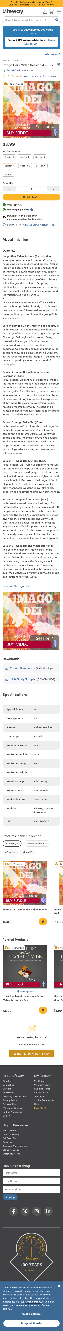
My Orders (39, 1080)
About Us (7, 1080)
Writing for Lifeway (12, 1107)
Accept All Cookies (31, 1323)
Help (36, 1104)
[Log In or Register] (45, 11)
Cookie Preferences (44, 1100)
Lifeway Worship (11, 1134)
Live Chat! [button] (40, 1108)
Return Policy (41, 1092)
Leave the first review (43, 76)
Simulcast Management (15, 1145)
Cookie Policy (33, 1301)
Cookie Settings (31, 1313)
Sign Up (10, 1197)
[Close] (59, 1285)
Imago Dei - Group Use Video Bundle (25, 909)
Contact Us (8, 1084)
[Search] (56, 19)
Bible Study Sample (22, 679)
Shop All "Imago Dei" (16, 586)
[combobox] (31, 19)
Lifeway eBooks (11, 1149)
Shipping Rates (42, 1088)
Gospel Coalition (15, 70)
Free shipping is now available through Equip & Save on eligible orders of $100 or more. (31, 3)
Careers (7, 1088)
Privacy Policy (10, 1100)
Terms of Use (9, 1104)
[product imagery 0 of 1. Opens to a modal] (31, 109)
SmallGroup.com (11, 1153)
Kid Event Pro (9, 1138)
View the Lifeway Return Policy (39, 224)
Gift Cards (39, 1096)
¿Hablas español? (51, 53)
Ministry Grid (9, 1130)
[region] (31, 1306)
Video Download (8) (37, 843)
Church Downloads (22, 668)
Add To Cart (33, 197)
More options (27, 991)
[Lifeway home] (13, 11)
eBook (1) (10, 852)
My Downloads (42, 1084)
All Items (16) (12, 843)
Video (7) (27, 852)
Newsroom (8, 1092)
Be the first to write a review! (31, 1053)
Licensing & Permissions (15, 1096)
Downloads (8, 1142)
